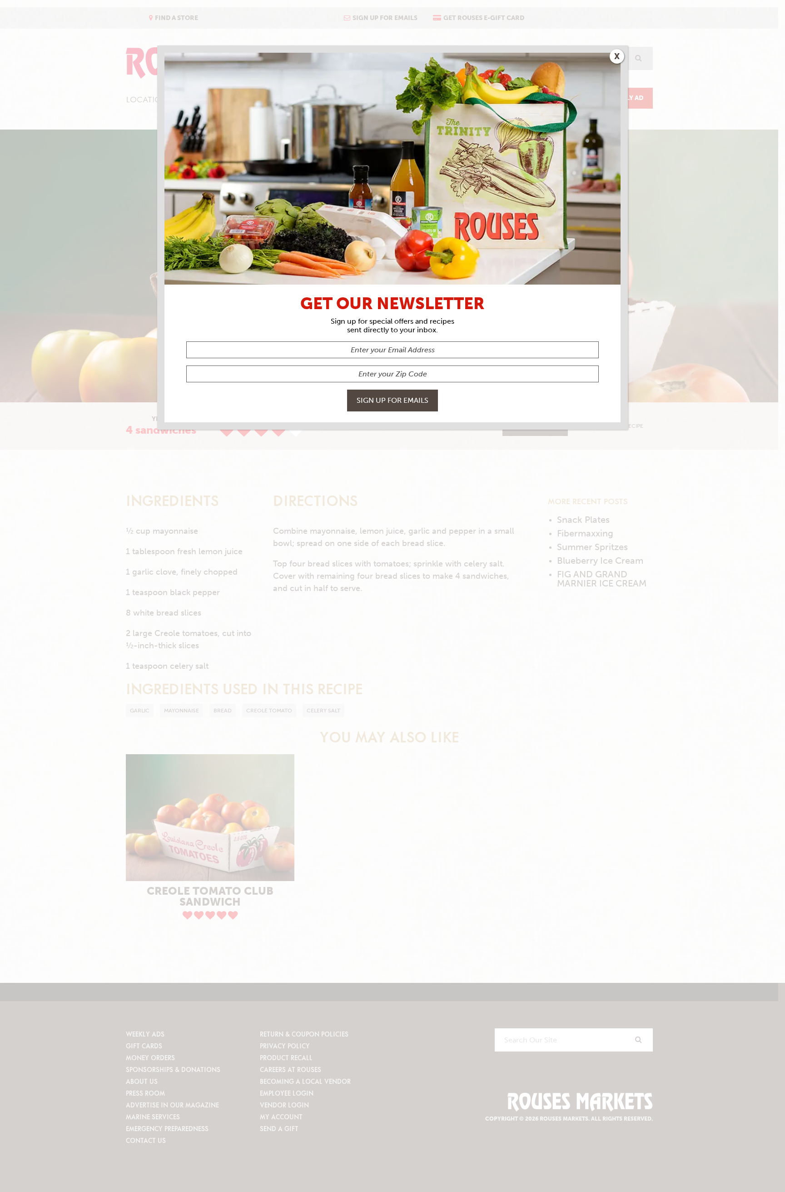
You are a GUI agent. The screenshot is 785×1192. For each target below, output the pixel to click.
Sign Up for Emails (392, 400)
